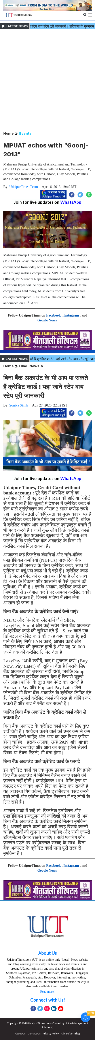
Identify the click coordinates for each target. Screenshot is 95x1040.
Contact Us (34, 1033)
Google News (47, 320)
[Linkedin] (54, 1008)
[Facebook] (33, 1008)
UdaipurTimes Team (23, 187)
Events (25, 133)
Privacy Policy (51, 1033)
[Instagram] (47, 1008)
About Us (47, 953)
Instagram (71, 315)
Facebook (53, 315)
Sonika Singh (18, 405)
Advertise (66, 1033)
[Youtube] (60, 1008)
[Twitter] (40, 1008)
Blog (77, 1033)
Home (8, 133)
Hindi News (29, 366)
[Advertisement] (47, 80)
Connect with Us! (47, 999)
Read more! (47, 991)
